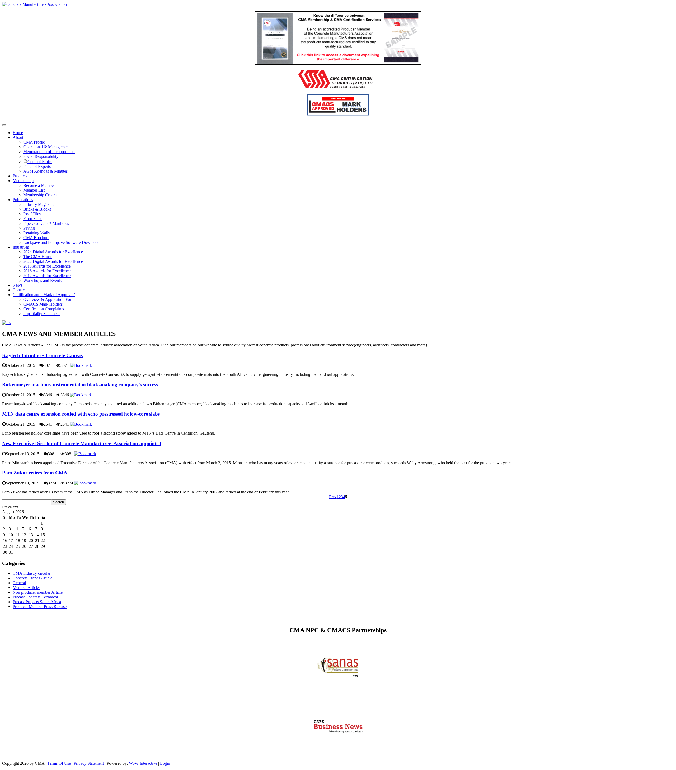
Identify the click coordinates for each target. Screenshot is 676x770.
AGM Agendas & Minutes (45, 171)
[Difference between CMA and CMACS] (338, 63)
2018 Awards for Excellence (47, 266)
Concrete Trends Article (32, 578)
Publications (23, 199)
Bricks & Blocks (37, 209)
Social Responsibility (40, 156)
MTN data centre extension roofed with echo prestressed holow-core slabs (81, 414)
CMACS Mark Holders (43, 304)
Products (20, 176)
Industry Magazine (38, 204)
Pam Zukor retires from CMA (34, 473)
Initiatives (21, 247)
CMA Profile (34, 142)
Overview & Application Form (48, 299)
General (19, 583)
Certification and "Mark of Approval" (44, 294)
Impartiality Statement (41, 313)
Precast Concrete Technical (35, 597)
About (18, 137)
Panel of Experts (37, 166)
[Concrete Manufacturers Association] (34, 4)
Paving (29, 228)
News (17, 285)
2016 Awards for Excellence (47, 271)
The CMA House (37, 256)
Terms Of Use (59, 763)
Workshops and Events (42, 280)
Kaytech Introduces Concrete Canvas (42, 355)
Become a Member (39, 185)
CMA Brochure (36, 237)
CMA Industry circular (31, 573)
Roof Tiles (32, 214)
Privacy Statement (89, 763)
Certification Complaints (43, 309)
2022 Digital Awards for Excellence (53, 261)
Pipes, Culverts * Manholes (46, 223)
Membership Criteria (40, 195)
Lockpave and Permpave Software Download (61, 242)
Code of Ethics (39, 161)
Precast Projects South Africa (37, 602)
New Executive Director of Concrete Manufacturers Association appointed (81, 443)
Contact (19, 290)
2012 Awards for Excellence (47, 275)
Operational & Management (46, 147)
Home (18, 132)
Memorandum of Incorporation (49, 151)
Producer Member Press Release (40, 606)
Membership (23, 180)
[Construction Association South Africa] (338, 745)
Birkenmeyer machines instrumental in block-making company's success (80, 384)
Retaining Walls (36, 233)
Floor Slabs (32, 218)
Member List (34, 190)
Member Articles (26, 587)
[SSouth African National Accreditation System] (338, 682)
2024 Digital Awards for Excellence (53, 252)
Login (165, 763)
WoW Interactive (143, 763)
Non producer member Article (38, 592)
